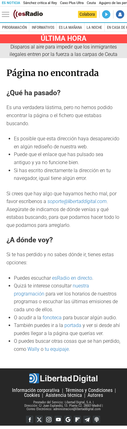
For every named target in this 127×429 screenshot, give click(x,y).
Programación (14, 27)
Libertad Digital (63, 378)
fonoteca (52, 318)
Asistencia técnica (64, 395)
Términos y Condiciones (89, 390)
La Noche (94, 27)
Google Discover (68, 419)
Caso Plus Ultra (72, 3)
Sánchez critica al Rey (40, 3)
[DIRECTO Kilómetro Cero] (106, 14)
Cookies (32, 395)
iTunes (96, 419)
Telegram (87, 419)
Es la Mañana (70, 27)
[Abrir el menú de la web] (7, 14)
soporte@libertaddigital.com (77, 201)
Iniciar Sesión (120, 14)
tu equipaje (57, 349)
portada (72, 325)
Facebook (29, 419)
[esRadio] (28, 14)
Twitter (39, 419)
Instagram (48, 419)
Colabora (87, 14)
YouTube (58, 419)
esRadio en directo (72, 278)
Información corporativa (35, 390)
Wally (33, 349)
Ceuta (91, 3)
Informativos (43, 27)
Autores (95, 395)
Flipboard (77, 419)
